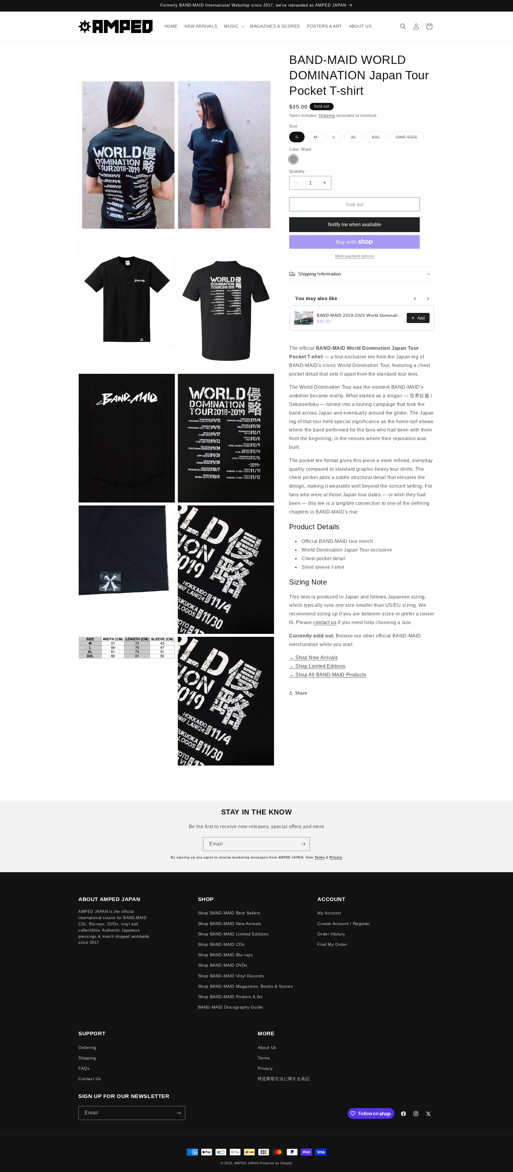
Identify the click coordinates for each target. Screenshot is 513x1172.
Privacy (336, 857)
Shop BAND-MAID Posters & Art (230, 996)
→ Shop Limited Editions (317, 666)
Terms (320, 857)
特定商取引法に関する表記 (284, 1078)
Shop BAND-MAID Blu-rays (225, 954)
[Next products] (428, 298)
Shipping (327, 116)
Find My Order (332, 944)
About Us (267, 1047)
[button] (233, 26)
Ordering (87, 1047)
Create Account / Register (343, 923)
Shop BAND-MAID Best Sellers (229, 912)
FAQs (83, 1068)
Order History (331, 934)
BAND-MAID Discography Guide (230, 1007)
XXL (379, 138)
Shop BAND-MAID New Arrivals (229, 923)
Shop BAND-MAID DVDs (222, 965)
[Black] (293, 159)
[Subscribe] (303, 844)
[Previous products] (415, 298)
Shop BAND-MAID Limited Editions (233, 934)
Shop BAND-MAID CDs (221, 944)
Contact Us (89, 1078)
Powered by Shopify (276, 1163)
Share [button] (301, 693)
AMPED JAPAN (246, 1163)
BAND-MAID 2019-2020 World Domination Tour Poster (360, 315)
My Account (329, 912)
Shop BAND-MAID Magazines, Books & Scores (245, 986)
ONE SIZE (410, 138)
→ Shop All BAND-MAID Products (327, 674)
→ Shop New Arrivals (313, 657)
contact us (324, 622)
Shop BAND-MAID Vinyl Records (231, 975)
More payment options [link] (354, 256)
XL (357, 138)
